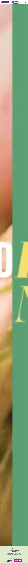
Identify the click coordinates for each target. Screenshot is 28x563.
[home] (5, 2)
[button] (26, 2)
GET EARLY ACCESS (18, 560)
